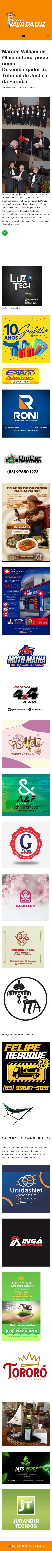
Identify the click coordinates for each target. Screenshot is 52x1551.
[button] (23, 36)
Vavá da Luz (11, 87)
